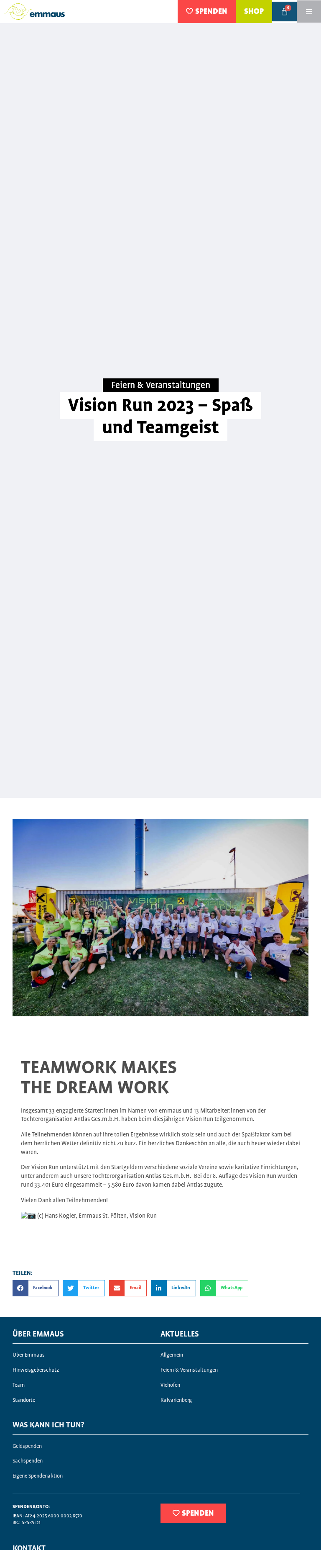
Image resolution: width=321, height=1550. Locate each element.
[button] (36, 1288)
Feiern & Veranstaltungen (160, 385)
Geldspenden (27, 1446)
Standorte (24, 1400)
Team (19, 1385)
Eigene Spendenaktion (38, 1476)
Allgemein (171, 1355)
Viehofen (170, 1385)
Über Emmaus (29, 1355)
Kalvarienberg (176, 1400)
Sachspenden (28, 1461)
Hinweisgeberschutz (36, 1370)
